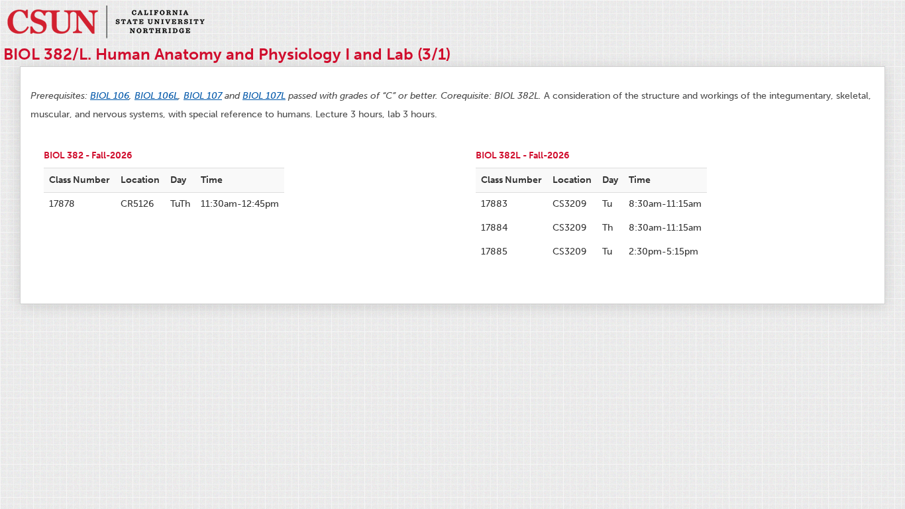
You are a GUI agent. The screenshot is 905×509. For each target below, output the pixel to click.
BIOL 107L (264, 95)
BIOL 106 (109, 95)
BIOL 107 (203, 95)
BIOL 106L (156, 95)
